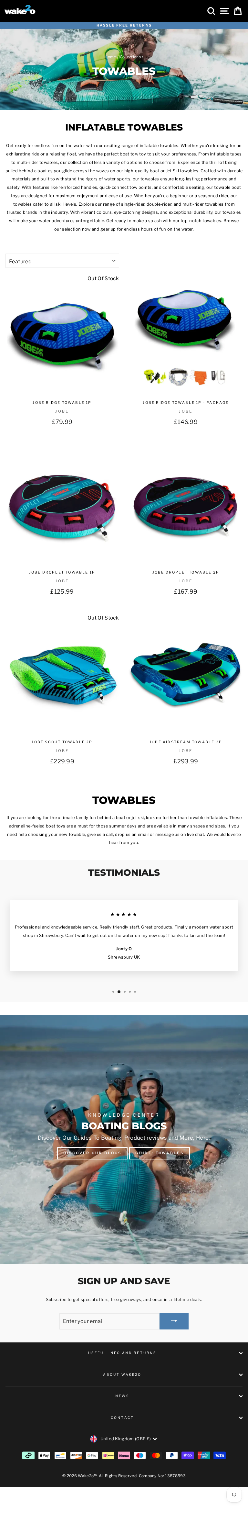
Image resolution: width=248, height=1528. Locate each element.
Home (110, 57)
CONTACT (122, 1418)
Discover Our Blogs (92, 1153)
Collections (130, 57)
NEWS (122, 1396)
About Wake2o (122, 1375)
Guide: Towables (159, 1153)
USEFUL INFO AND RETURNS (122, 1353)
